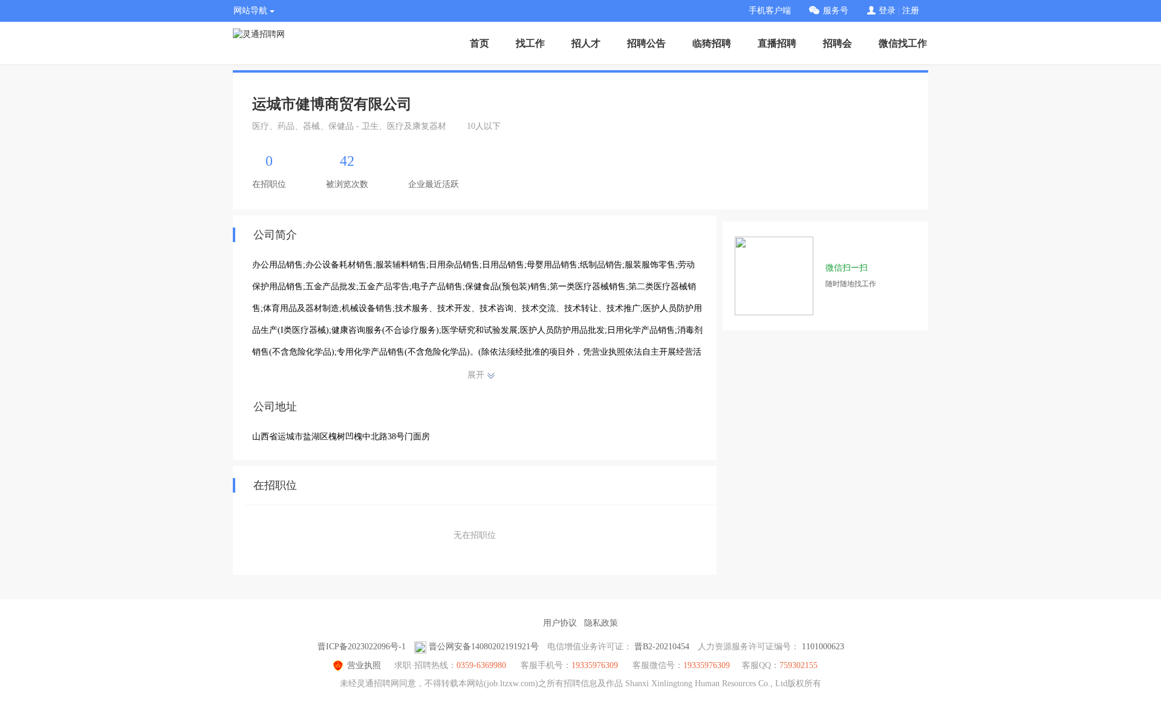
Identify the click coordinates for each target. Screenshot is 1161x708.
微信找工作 (903, 43)
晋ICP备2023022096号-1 (361, 646)
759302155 (798, 665)
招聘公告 (646, 43)
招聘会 (837, 43)
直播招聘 (777, 43)
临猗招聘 (711, 43)
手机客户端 (770, 10)
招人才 (585, 43)
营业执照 (364, 665)
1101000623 (823, 646)
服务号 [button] (835, 10)
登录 (887, 10)
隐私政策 (601, 623)
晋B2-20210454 (661, 646)
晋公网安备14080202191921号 (484, 646)
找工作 (530, 43)
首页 (479, 43)
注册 (910, 10)
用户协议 (560, 623)
